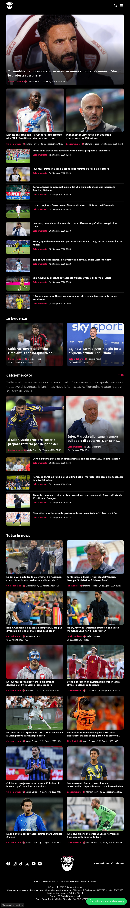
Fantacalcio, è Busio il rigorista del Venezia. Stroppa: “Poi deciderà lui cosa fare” (91, 578)
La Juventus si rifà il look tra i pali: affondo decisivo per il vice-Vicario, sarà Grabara (30, 683)
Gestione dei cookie (69, 881)
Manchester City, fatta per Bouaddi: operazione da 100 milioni (88, 136)
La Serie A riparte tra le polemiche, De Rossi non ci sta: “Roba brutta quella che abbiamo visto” (34, 578)
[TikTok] (21, 863)
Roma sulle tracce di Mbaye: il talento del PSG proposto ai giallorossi (71, 150)
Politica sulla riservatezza (46, 881)
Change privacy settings (12, 905)
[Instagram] (14, 863)
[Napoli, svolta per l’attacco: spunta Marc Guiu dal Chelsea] (34, 814)
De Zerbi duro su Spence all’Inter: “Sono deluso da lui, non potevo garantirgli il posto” (34, 734)
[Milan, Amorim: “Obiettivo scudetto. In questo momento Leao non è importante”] (95, 608)
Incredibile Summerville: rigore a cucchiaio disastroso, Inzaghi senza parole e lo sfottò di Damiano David (92, 735)
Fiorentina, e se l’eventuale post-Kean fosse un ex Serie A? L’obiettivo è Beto (76, 513)
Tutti (121, 375)
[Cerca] (115, 5)
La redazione (100, 863)
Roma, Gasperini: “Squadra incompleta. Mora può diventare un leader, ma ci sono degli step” (34, 629)
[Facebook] (8, 863)
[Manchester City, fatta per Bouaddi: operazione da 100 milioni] (95, 110)
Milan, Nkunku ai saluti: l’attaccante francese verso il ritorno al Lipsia (72, 277)
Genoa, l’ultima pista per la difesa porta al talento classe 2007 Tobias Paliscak (76, 458)
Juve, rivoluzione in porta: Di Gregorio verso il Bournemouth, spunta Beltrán (93, 835)
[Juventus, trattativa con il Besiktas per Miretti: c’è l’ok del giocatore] (18, 174)
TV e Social (72, 741)
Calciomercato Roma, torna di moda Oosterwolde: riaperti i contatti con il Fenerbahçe (95, 785)
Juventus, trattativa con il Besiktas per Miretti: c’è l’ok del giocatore (71, 168)
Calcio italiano (15, 81)
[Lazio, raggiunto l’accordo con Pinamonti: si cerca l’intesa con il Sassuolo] (18, 211)
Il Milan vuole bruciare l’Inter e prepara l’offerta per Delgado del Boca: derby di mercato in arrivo (33, 444)
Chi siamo (117, 863)
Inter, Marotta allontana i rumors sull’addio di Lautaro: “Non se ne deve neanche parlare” (93, 440)
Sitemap (85, 881)
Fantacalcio (73, 585)
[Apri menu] (122, 5)
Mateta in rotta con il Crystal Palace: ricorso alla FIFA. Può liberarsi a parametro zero (34, 136)
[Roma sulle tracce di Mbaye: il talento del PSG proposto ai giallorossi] (18, 156)
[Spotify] (40, 863)
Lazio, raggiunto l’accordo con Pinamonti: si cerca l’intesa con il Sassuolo (73, 205)
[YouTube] (34, 863)
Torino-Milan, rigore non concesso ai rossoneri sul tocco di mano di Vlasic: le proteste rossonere (64, 73)
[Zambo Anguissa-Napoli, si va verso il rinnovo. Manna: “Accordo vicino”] (18, 265)
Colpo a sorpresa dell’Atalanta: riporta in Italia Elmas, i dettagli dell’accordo (93, 683)
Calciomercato (13, 144)
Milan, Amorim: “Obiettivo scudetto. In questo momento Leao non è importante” (93, 629)
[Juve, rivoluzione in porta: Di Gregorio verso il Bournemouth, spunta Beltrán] (95, 814)
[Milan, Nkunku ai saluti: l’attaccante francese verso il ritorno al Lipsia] (18, 283)
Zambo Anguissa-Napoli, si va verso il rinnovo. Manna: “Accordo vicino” (73, 259)
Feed (93, 881)
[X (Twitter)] (27, 863)
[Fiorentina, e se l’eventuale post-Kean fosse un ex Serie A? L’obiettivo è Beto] (18, 519)
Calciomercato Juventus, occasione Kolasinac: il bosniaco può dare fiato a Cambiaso (32, 785)
